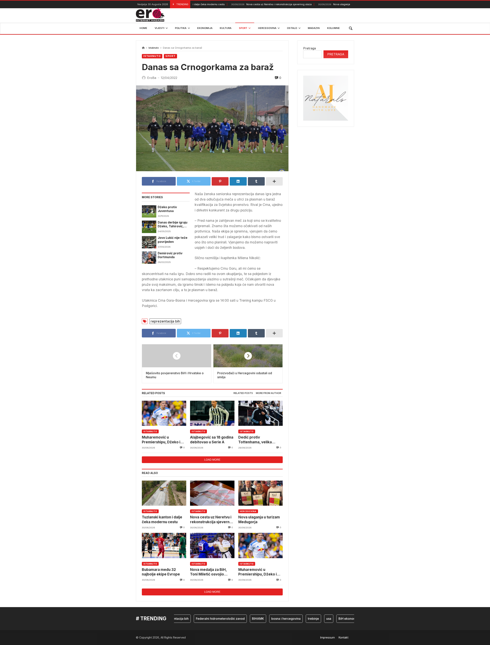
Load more (212, 459)
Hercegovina (248, 511)
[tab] (243, 393)
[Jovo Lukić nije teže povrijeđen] (149, 242)
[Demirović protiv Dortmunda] (149, 257)
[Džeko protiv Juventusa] (149, 211)
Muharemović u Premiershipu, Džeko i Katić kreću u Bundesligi (163, 439)
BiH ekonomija (335, 618)
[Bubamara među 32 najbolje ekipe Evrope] (164, 545)
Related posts (243, 393)
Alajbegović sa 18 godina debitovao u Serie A (211, 439)
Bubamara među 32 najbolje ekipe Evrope (161, 571)
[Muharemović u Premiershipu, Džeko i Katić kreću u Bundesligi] (164, 413)
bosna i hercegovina (272, 618)
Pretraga (309, 48)
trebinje (299, 618)
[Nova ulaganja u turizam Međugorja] (260, 493)
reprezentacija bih (165, 321)
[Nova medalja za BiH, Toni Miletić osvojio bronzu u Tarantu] (212, 545)
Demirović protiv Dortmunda (170, 255)
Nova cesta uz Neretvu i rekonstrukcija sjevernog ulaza (256, 4)
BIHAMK (244, 618)
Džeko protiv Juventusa (167, 209)
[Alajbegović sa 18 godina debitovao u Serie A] (212, 413)
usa (315, 618)
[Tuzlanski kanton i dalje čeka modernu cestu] (164, 493)
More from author (268, 393)
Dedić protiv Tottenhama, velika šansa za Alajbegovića (257, 439)
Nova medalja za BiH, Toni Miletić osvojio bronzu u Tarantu (208, 572)
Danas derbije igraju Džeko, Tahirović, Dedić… (172, 224)
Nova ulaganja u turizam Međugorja (331, 4)
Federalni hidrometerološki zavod (206, 618)
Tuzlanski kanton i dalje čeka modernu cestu (162, 519)
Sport (170, 56)
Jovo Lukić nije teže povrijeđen (172, 239)
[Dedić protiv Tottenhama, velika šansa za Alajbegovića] (260, 413)
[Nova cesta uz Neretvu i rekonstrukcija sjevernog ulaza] (212, 493)
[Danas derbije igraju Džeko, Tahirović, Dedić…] (149, 227)
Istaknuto (154, 47)
